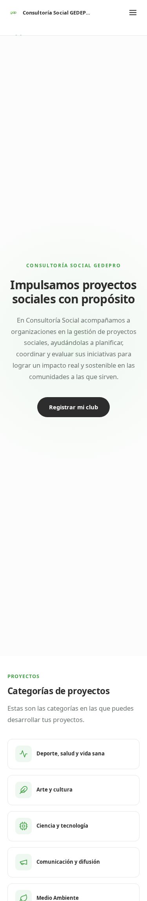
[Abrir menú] (133, 12)
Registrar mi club (73, 407)
